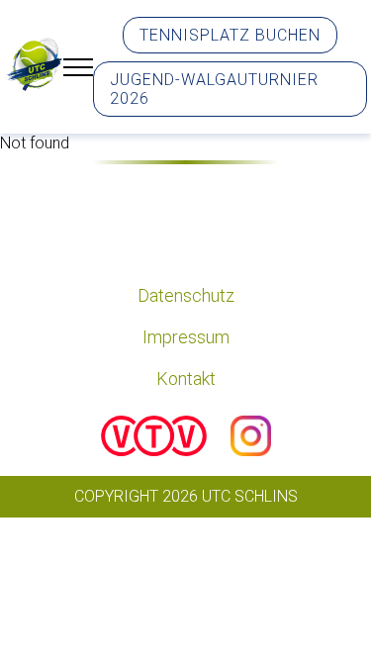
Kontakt (186, 378)
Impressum (186, 337)
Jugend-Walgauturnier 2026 (214, 89)
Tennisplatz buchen (230, 35)
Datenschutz (186, 295)
